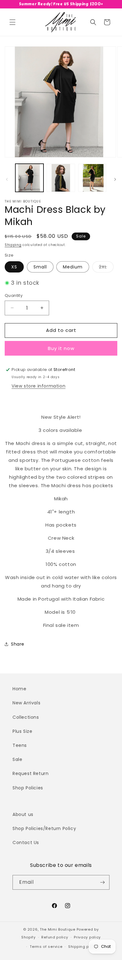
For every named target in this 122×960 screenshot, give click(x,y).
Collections (26, 717)
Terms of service (46, 946)
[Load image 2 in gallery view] (61, 178)
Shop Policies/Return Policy (44, 828)
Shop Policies (28, 788)
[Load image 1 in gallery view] (29, 178)
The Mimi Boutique (57, 929)
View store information (38, 386)
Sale (17, 759)
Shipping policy (83, 946)
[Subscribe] (102, 882)
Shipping (13, 244)
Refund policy (54, 937)
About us (23, 814)
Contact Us (26, 842)
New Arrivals (26, 703)
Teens (20, 745)
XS (14, 267)
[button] (12, 22)
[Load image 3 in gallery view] (92, 178)
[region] (61, 4)
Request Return (30, 773)
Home (19, 689)
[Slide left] (7, 179)
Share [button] (17, 644)
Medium (73, 267)
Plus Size (22, 731)
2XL (106, 267)
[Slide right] (115, 179)
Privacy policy (87, 937)
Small (40, 267)
